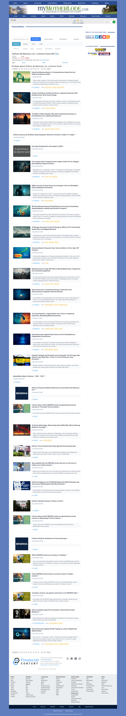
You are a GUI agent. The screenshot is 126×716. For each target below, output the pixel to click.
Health (42, 682)
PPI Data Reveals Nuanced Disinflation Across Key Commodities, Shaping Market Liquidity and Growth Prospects (55, 207)
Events (42, 678)
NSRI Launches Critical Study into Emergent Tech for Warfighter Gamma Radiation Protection (55, 186)
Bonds (46, 176)
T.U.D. (102, 687)
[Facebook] (71, 661)
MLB (27, 687)
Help (79, 706)
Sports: (28, 684)
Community (37, 3)
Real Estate (81, 3)
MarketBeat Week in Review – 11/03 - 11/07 (29, 376)
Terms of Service (58, 711)
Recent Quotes (48, 39)
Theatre (58, 680)
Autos (87, 682)
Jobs (87, 678)
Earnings (53, 129)
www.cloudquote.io (47, 659)
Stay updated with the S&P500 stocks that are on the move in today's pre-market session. (54, 464)
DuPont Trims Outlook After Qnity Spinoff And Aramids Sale (54, 446)
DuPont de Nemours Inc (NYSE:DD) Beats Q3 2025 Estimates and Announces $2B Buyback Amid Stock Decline (55, 483)
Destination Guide (45, 687)
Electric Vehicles (60, 87)
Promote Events (90, 685)
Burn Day (28, 678)
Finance (73, 696)
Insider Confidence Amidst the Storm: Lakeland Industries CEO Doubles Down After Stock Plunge (55, 94)
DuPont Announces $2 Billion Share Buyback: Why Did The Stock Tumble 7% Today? (44, 135)
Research (65, 62)
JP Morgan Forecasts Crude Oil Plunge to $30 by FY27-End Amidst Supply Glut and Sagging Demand (56, 228)
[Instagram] (79, 661)
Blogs (42, 684)
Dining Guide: (75, 677)
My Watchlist (63, 39)
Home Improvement (76, 698)
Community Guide (45, 685)
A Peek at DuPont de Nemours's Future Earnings (50, 538)
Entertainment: (60, 677)
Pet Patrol (43, 691)
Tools (41, 44)
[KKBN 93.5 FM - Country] (104, 53)
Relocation (74, 700)
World (43, 16)
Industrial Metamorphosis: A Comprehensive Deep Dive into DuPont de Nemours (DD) (53, 73)
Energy (51, 221)
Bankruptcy (47, 129)
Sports (25, 3)
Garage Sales (89, 689)
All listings (73, 678)
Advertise (71, 706)
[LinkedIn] (75, 661)
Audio (102, 678)
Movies (58, 678)
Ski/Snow (28, 682)
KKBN (57, 694)
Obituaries (83, 16)
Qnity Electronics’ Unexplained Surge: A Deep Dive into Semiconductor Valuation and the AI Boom (52, 291)
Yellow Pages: (104, 693)
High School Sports (30, 696)
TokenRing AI (36, 200)
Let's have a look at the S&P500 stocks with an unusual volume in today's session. (57, 413)
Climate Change (48, 87)
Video (102, 684)
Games (58, 684)
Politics (12, 689)
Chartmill (35, 416)
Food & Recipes (60, 685)
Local (15, 16)
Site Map (62, 706)
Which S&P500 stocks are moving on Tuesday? (50, 555)
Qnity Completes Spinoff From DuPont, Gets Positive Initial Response (53, 611)
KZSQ (57, 693)
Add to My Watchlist (44, 60)
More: (103, 677)
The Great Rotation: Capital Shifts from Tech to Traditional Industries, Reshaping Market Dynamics (53, 314)
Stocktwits (17, 140)
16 (45, 69)
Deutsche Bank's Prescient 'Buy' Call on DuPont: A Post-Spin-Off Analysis (55, 249)
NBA (27, 689)
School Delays (96, 16)
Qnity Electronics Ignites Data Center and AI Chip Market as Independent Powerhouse (53, 335)
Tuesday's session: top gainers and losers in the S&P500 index (55, 593)
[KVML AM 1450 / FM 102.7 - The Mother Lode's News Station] (100, 49)
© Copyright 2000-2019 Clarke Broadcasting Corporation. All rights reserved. (63, 714)
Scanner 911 (104, 680)
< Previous (15, 69)
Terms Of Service (54, 665)
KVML (57, 691)
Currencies (39, 49)
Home (34, 706)
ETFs (33, 44)
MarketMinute (37, 108)
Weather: (28, 677)
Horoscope (59, 682)
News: (12, 677)
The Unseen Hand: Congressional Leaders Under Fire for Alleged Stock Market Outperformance (55, 162)
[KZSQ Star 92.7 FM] (92, 53)
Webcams (72, 16)
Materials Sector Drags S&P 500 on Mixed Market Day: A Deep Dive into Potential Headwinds (56, 270)
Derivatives (51, 242)
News (15, 3)
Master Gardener (75, 702)
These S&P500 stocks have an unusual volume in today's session (52, 575)
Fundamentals (74, 695)
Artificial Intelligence (49, 200)
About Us (43, 706)
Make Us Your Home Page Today (96, 32)
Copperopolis (74, 691)
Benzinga (35, 155)
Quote (24, 62)
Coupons (103, 691)
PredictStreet (36, 87)
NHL (27, 691)
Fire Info (43, 693)
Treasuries (58, 49)
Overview (25, 49)
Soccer (27, 693)
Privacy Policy (43, 665)
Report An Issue (89, 706)
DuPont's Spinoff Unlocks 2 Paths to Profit (48, 501)
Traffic (62, 16)
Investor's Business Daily (39, 623)
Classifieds (95, 3)
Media (107, 3)
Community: (44, 677)
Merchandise (89, 680)
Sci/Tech (13, 694)
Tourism (107, 16)
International (48, 49)
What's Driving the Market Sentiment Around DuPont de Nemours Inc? (55, 389)
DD (56, 53)
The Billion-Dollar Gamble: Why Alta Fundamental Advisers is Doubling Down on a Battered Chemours (54, 115)
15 (42, 69)
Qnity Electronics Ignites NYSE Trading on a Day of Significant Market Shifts (54, 630)
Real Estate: (75, 693)
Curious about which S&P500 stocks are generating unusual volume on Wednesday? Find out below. (54, 517)
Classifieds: (89, 677)
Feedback (52, 706)
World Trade (52, 108)
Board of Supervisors (106, 685)
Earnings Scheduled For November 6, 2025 (48, 146)
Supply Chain (56, 221)
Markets (16, 44)
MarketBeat (17, 382)
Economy (54, 87)
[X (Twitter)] (67, 661)
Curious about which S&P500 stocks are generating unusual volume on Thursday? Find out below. (54, 406)
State (24, 16)
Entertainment (52, 3)
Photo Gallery (104, 689)
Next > (48, 69)
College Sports (29, 695)
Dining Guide (67, 3)
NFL (27, 686)
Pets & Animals (90, 691)
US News (33, 16)
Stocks (25, 44)
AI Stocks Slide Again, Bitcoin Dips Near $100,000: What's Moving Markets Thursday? (56, 426)
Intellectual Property (63, 304)
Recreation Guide (45, 689)
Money (52, 16)
